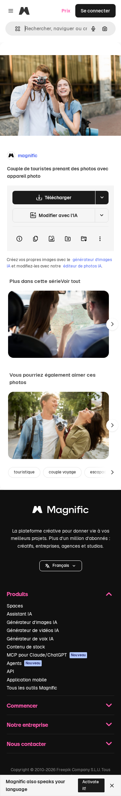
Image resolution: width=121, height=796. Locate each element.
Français (60, 565)
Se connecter (95, 11)
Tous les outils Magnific (32, 688)
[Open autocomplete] (15, 28)
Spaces (15, 606)
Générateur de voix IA (30, 639)
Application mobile (27, 680)
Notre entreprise (27, 724)
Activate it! (90, 785)
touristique (24, 472)
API (10, 671)
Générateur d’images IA (32, 622)
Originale (44, 57)
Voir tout (70, 281)
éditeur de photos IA (82, 266)
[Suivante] (112, 324)
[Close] (112, 786)
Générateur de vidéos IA (33, 630)
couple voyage (62, 472)
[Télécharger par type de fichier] (102, 197)
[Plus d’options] (100, 239)
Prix (66, 11)
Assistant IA (19, 614)
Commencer (22, 705)
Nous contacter (26, 743)
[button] (60, 565)
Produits (17, 593)
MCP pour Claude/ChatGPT (46, 655)
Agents (23, 663)
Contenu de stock (26, 647)
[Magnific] (60, 511)
